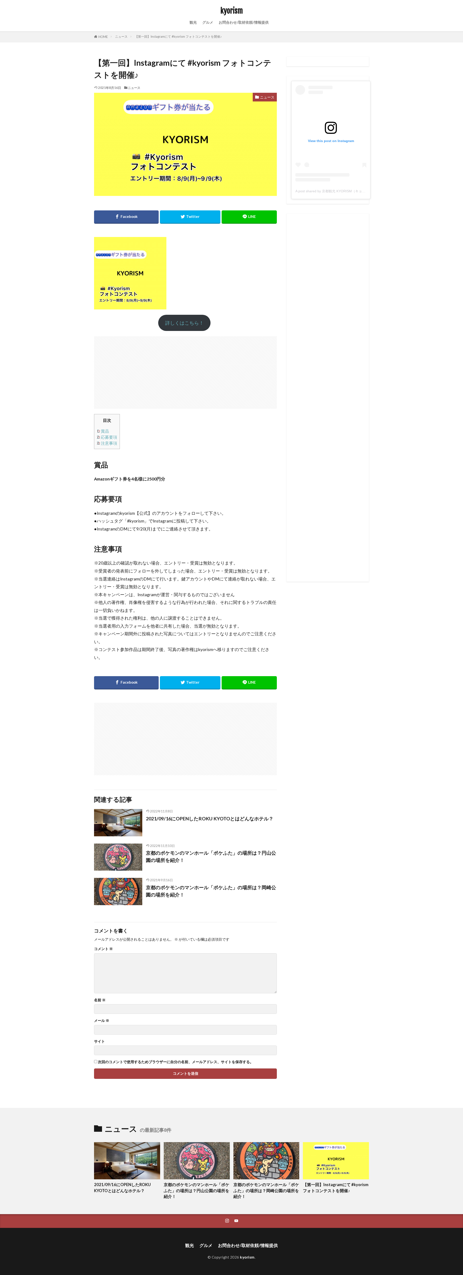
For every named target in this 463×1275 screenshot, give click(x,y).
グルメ (207, 22)
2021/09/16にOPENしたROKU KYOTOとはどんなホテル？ (209, 818)
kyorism (231, 10)
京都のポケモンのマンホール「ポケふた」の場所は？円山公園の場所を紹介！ (211, 856)
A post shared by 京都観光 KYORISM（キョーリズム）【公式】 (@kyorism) (353, 191)
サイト (99, 1041)
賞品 (103, 431)
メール (101, 1020)
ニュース (121, 36)
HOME (103, 37)
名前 (100, 1000)
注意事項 (107, 443)
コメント (103, 949)
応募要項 (107, 437)
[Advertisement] (185, 370)
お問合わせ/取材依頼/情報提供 (244, 22)
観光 (193, 22)
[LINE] (249, 217)
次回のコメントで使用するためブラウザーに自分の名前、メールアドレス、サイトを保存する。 (175, 1062)
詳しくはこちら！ (184, 323)
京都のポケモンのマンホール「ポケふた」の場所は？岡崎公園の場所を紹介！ (211, 890)
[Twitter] (190, 217)
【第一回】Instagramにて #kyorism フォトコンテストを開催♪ (178, 36)
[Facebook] (126, 217)
